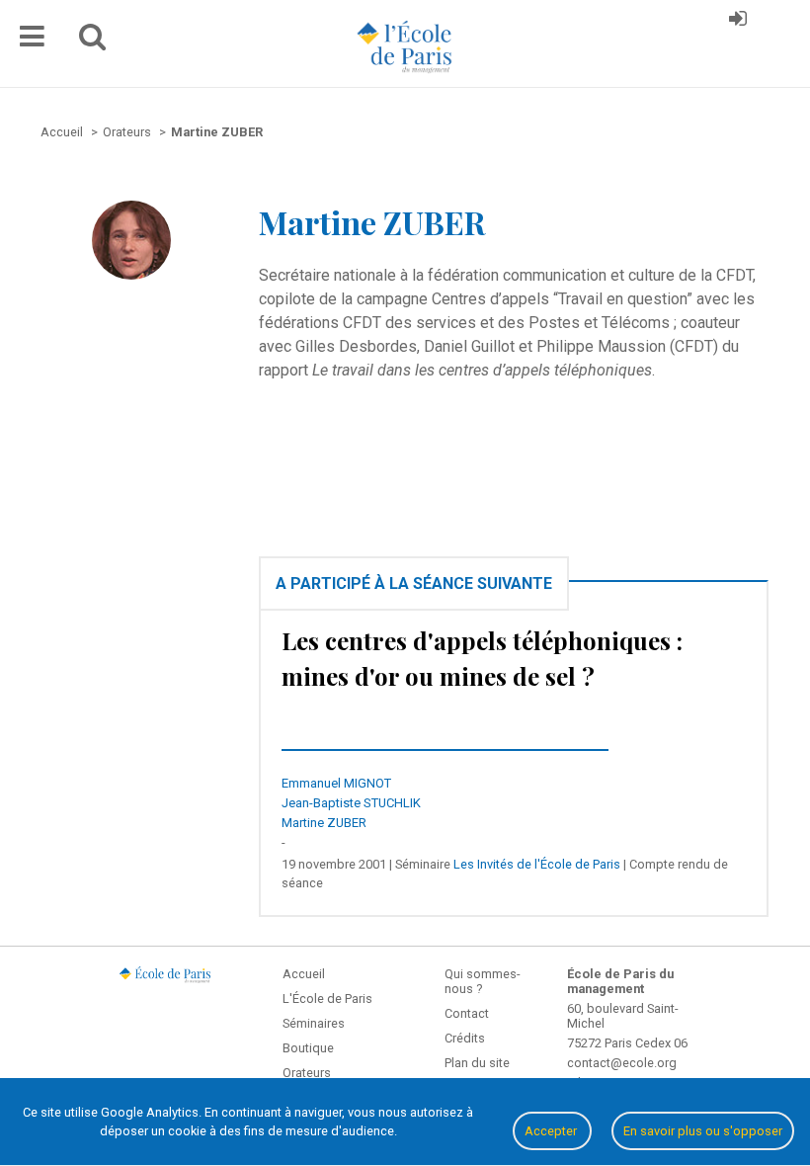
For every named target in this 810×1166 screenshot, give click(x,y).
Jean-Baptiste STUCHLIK (351, 802)
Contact (467, 1013)
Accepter (552, 1131)
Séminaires (314, 1023)
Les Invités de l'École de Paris (536, 864)
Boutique (308, 1048)
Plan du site (477, 1062)
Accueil (304, 973)
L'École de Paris (327, 998)
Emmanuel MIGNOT (336, 783)
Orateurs (307, 1072)
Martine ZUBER (324, 822)
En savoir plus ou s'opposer (702, 1131)
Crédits (465, 1038)
